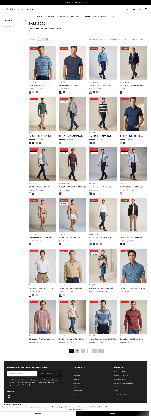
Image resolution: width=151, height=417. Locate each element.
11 (94, 351)
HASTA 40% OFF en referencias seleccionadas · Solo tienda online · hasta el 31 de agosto (75, 2)
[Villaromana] (19, 9)
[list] (38, 39)
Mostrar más (33, 31)
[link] (140, 9)
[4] (47, 39)
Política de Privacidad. (99, 407)
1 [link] (71, 351)
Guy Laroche (93, 82)
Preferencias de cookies (121, 394)
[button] (143, 2)
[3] (44, 39)
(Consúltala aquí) (24, 385)
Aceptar (112, 413)
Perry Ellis (32, 82)
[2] (41, 39)
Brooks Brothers (125, 82)
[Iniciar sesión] (128, 9)
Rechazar (38, 413)
